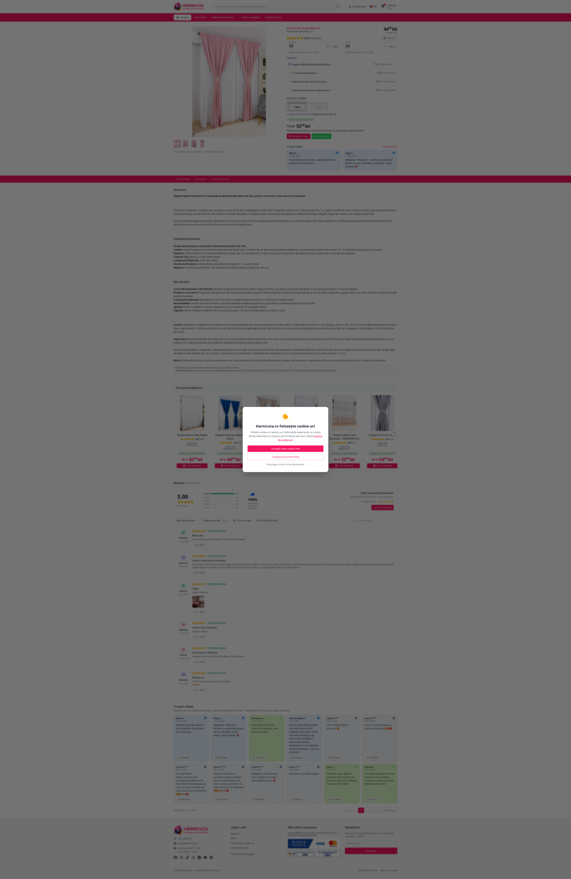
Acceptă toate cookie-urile (285, 448)
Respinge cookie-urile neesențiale (285, 464)
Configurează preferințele (285, 456)
